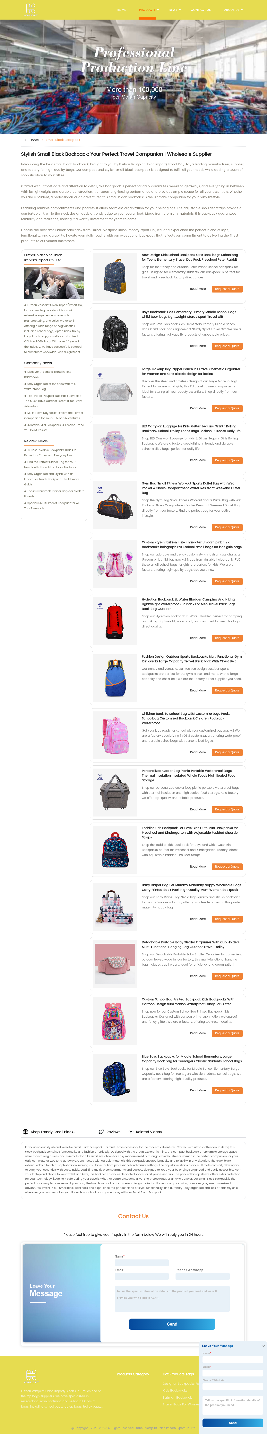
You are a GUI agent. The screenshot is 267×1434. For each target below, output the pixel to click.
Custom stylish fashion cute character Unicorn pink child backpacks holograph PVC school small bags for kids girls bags (192, 545)
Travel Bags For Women (181, 1404)
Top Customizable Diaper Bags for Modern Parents (54, 494)
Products (147, 9)
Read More (198, 289)
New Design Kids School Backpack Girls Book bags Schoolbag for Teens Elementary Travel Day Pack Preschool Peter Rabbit (190, 257)
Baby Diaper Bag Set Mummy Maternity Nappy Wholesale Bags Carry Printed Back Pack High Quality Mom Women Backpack (191, 887)
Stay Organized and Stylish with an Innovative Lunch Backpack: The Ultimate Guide (51, 479)
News (173, 9)
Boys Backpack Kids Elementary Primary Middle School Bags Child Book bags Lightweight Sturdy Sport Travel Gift (189, 314)
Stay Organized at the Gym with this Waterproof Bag (49, 387)
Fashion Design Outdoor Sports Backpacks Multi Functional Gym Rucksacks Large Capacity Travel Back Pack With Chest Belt (192, 659)
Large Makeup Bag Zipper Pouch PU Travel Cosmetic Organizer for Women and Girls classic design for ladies (191, 371)
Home (121, 9)
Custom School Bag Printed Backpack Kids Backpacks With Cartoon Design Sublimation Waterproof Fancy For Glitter (188, 1002)
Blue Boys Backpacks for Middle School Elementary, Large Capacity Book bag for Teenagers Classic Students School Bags (192, 1059)
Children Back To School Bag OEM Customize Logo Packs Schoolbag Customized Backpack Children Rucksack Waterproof (186, 718)
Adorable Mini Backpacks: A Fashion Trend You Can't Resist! (54, 428)
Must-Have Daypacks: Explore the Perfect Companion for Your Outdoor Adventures (53, 415)
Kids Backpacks (175, 1390)
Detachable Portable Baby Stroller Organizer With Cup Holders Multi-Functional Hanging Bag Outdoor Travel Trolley (190, 945)
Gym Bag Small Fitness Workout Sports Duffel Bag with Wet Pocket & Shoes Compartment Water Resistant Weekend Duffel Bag (191, 488)
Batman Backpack (177, 1397)
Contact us (201, 9)
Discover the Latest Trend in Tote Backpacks (48, 374)
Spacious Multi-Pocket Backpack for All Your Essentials (51, 506)
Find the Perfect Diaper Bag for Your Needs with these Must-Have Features (50, 465)
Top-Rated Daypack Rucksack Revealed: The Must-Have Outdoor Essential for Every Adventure (53, 401)
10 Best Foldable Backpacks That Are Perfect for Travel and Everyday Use (50, 453)
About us (231, 9)
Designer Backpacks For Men (185, 1383)
